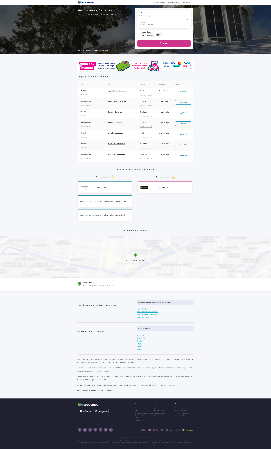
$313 (183, 134)
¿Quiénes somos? (140, 408)
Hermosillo (140, 335)
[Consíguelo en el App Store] (85, 411)
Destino (144, 22)
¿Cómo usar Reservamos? (161, 408)
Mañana (150, 35)
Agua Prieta (141, 338)
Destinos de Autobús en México (144, 413)
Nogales (139, 341)
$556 (183, 145)
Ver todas (140, 349)
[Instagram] (90, 430)
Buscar (165, 43)
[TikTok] (106, 430)
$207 (183, 113)
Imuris (139, 347)
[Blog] (111, 430)
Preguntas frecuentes (180, 410)
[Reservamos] (86, 2)
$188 (183, 92)
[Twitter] (85, 430)
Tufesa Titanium (142, 309)
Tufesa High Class (143, 317)
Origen (143, 13)
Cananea (105, 50)
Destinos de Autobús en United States (144, 416)
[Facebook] (80, 430)
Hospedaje (138, 423)
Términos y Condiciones (181, 413)
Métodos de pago (179, 408)
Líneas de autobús (140, 420)
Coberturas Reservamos (161, 416)
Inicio (80, 50)
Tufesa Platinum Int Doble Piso (147, 312)
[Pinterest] (100, 430)
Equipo (137, 410)
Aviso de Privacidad (179, 416)
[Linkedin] (95, 430)
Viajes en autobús (159, 413)
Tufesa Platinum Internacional (147, 315)
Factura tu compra (159, 410)
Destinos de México (92, 50)
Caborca (139, 344)
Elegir (160, 35)
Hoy (142, 35)
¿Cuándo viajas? (145, 32)
